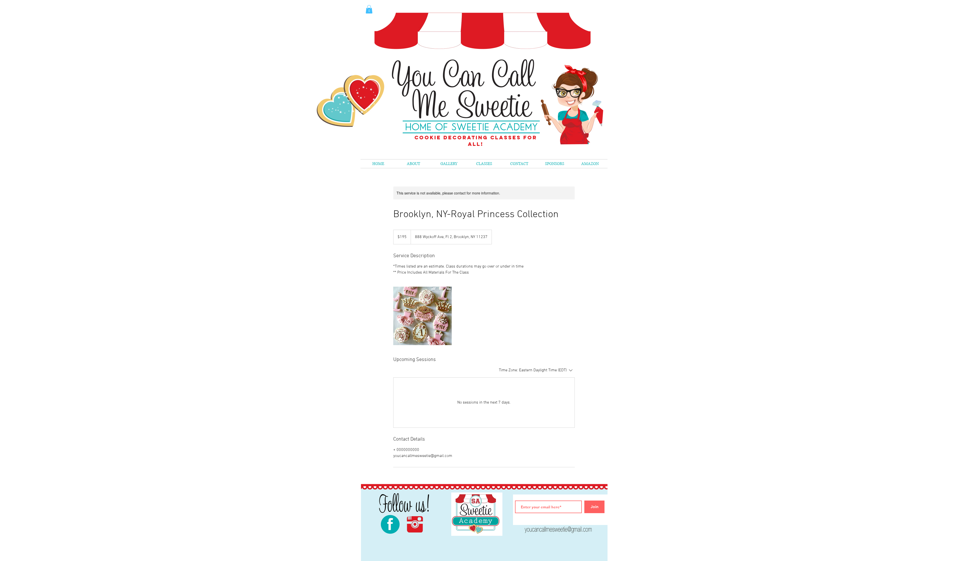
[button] (484, 163)
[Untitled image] (422, 316)
